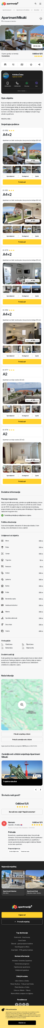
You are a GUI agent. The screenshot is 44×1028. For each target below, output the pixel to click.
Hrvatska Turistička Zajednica (22, 960)
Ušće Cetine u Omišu (22, 981)
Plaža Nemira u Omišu (22, 987)
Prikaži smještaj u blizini (22, 734)
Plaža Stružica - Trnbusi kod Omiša (22, 984)
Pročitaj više (5, 119)
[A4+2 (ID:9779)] (7, 289)
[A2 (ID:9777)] (7, 409)
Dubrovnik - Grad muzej (22, 937)
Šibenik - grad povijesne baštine (22, 943)
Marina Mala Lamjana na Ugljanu (22, 993)
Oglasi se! (22, 915)
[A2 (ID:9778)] (7, 469)
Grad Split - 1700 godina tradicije (22, 950)
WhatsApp (26, 86)
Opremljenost (10, 176)
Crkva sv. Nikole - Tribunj (22, 990)
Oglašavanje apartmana (22, 967)
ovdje (20, 1015)
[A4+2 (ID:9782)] (7, 169)
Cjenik (37, 176)
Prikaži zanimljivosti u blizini (22, 740)
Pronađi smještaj (23, 922)
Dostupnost (25, 176)
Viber (36, 86)
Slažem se (22, 1023)
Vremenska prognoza (22, 964)
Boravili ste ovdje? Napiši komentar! (22, 812)
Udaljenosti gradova (22, 970)
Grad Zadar (22, 940)
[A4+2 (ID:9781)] (7, 229)
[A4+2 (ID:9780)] (7, 349)
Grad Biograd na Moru (22, 947)
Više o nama (21, 91)
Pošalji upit (22, 182)
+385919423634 (7, 86)
